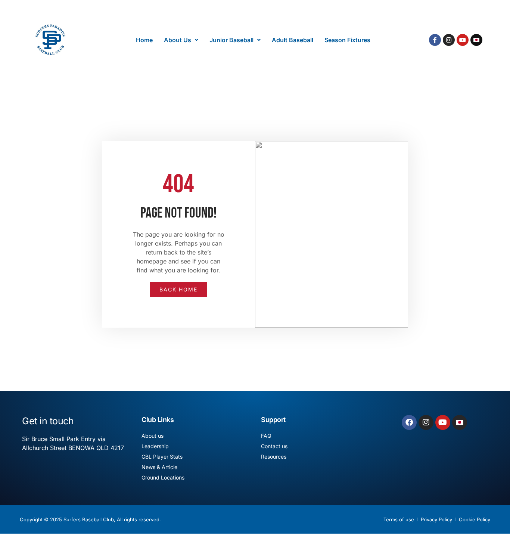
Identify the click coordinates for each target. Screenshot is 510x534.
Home (144, 40)
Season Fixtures (347, 40)
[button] (181, 40)
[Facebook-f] (435, 40)
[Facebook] (409, 422)
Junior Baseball (231, 40)
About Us (177, 40)
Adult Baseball (292, 40)
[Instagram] (449, 40)
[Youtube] (463, 40)
